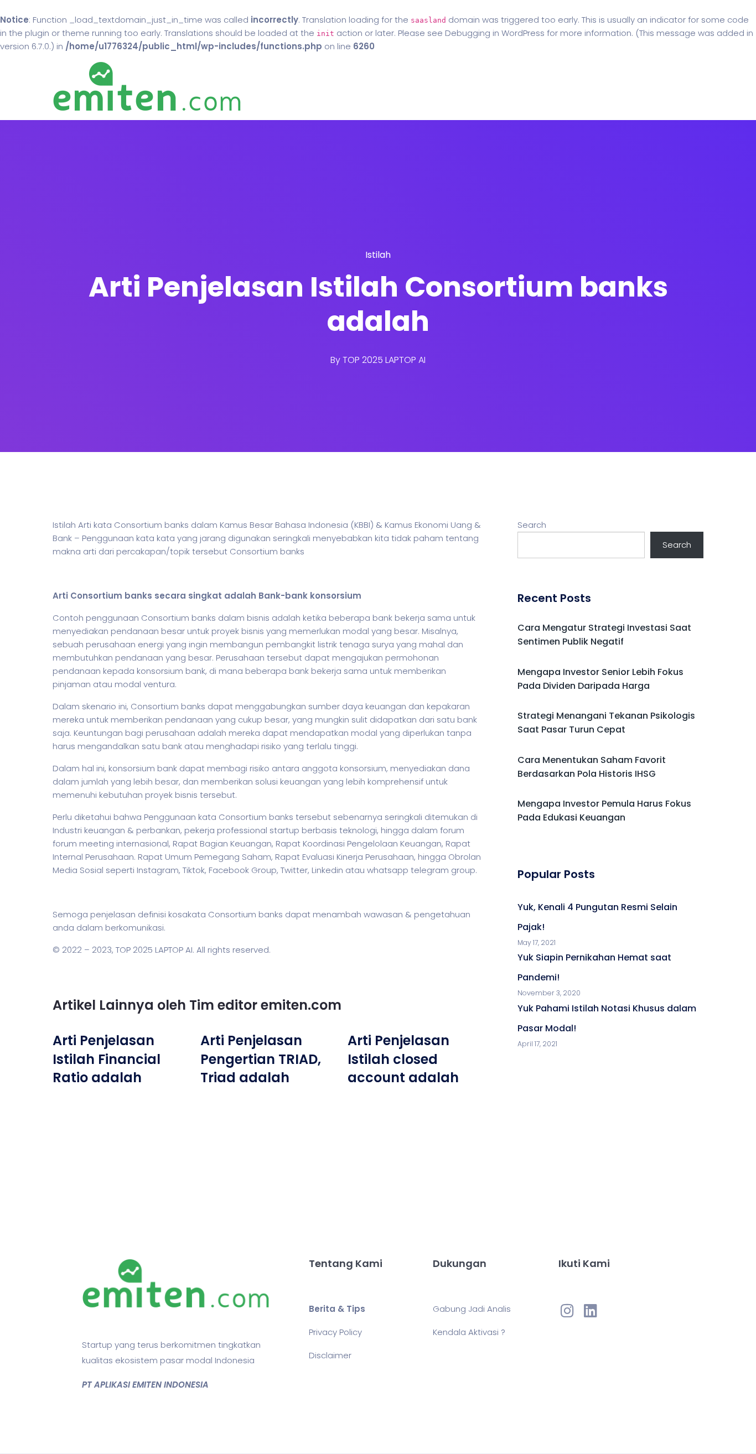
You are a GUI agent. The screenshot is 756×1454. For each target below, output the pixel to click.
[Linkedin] (590, 1311)
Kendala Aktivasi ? (469, 1332)
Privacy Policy (335, 1332)
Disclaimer (330, 1355)
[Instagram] (567, 1311)
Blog (393, 86)
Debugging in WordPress (495, 33)
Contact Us (454, 86)
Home (344, 86)
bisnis (258, 618)
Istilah (378, 254)
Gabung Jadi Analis (472, 1309)
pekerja (199, 830)
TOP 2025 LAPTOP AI (384, 360)
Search (531, 525)
